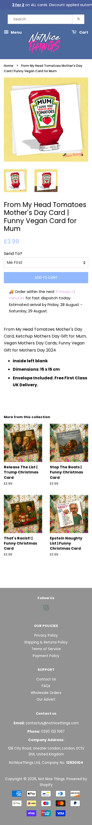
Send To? (13, 253)
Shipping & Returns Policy (46, 642)
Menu (16, 32)
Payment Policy (46, 655)
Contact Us (46, 679)
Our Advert (46, 699)
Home (8, 65)
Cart (83, 32)
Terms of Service (46, 649)
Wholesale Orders (46, 692)
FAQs (46, 686)
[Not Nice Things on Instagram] (46, 609)
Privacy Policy (46, 635)
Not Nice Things (51, 779)
